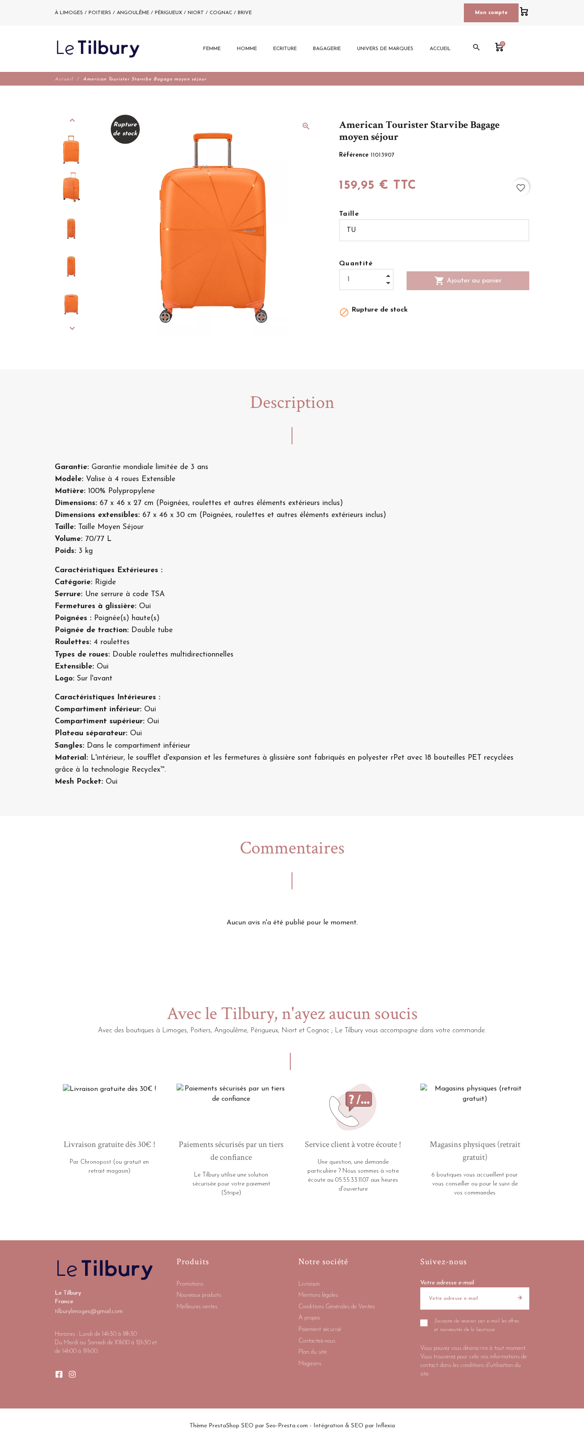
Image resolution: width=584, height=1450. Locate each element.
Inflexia (385, 1426)
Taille (349, 214)
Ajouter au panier (467, 281)
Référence (355, 155)
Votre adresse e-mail (447, 1283)
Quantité (356, 263)
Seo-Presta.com (287, 1426)
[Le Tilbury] (98, 48)
